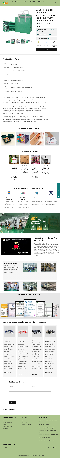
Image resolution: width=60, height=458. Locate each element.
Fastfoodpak (21, 455)
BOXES (4, 424)
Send (12, 402)
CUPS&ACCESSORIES (7, 422)
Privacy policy (34, 455)
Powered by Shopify (27, 455)
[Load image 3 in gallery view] (18, 41)
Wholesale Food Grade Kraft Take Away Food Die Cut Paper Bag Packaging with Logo (24, 169)
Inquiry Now (46, 49)
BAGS (4, 420)
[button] (18, 1)
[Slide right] (31, 41)
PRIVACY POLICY (24, 422)
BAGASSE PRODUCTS (7, 426)
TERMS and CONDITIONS (26, 424)
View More (6, 372)
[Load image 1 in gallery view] (8, 41)
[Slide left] (4, 41)
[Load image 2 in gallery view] (13, 41)
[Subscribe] (22, 447)
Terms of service (41, 455)
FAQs (22, 420)
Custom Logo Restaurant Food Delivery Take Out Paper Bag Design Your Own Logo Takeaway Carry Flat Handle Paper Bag (14, 172)
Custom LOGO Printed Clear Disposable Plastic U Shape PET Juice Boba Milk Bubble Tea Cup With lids (46, 169)
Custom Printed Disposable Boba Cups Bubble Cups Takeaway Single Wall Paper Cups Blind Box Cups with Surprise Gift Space (35, 171)
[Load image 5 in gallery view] (27, 41)
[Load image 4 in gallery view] (23, 41)
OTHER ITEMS (5, 428)
